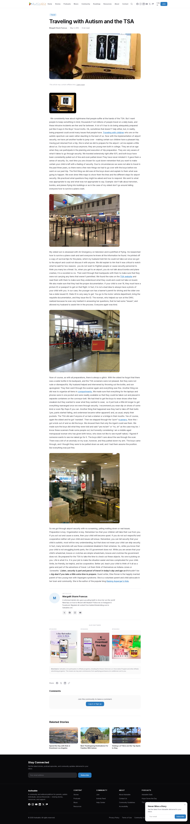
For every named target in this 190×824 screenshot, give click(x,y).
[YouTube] (147, 4)
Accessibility (123, 806)
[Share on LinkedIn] (65, 683)
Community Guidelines (127, 802)
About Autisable (124, 794)
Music (76, 4)
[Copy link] (69, 683)
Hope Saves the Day (149, 798)
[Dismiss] (185, 804)
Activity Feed (101, 798)
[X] (150, 4)
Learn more (80, 84)
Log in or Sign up (95, 704)
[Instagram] (140, 4)
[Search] (132, 4)
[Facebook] (137, 4)
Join (164, 4)
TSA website (126, 276)
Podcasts (67, 4)
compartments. (85, 391)
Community (85, 4)
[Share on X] (61, 683)
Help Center (100, 802)
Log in (158, 4)
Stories (57, 4)
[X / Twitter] (64, 613)
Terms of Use (127, 818)
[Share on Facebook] (57, 683)
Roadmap (96, 4)
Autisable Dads (147, 794)
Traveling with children (113, 132)
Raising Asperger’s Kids (118, 581)
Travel (53, 15)
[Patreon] (153, 4)
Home (50, 4)
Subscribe (180, 816)
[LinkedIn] (143, 4)
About (117, 4)
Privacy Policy (114, 818)
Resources (107, 4)
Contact (125, 4)
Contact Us (123, 798)
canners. (123, 419)
